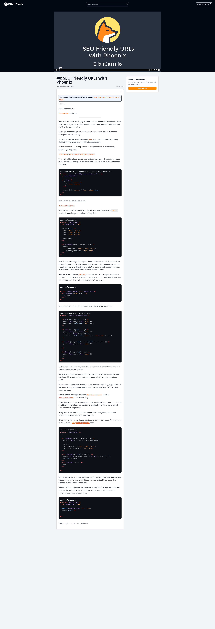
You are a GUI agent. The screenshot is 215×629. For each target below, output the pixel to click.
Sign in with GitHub (203, 4)
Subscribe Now (142, 88)
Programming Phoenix (81, 423)
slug (90, 139)
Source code (63, 113)
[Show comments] (121, 92)
